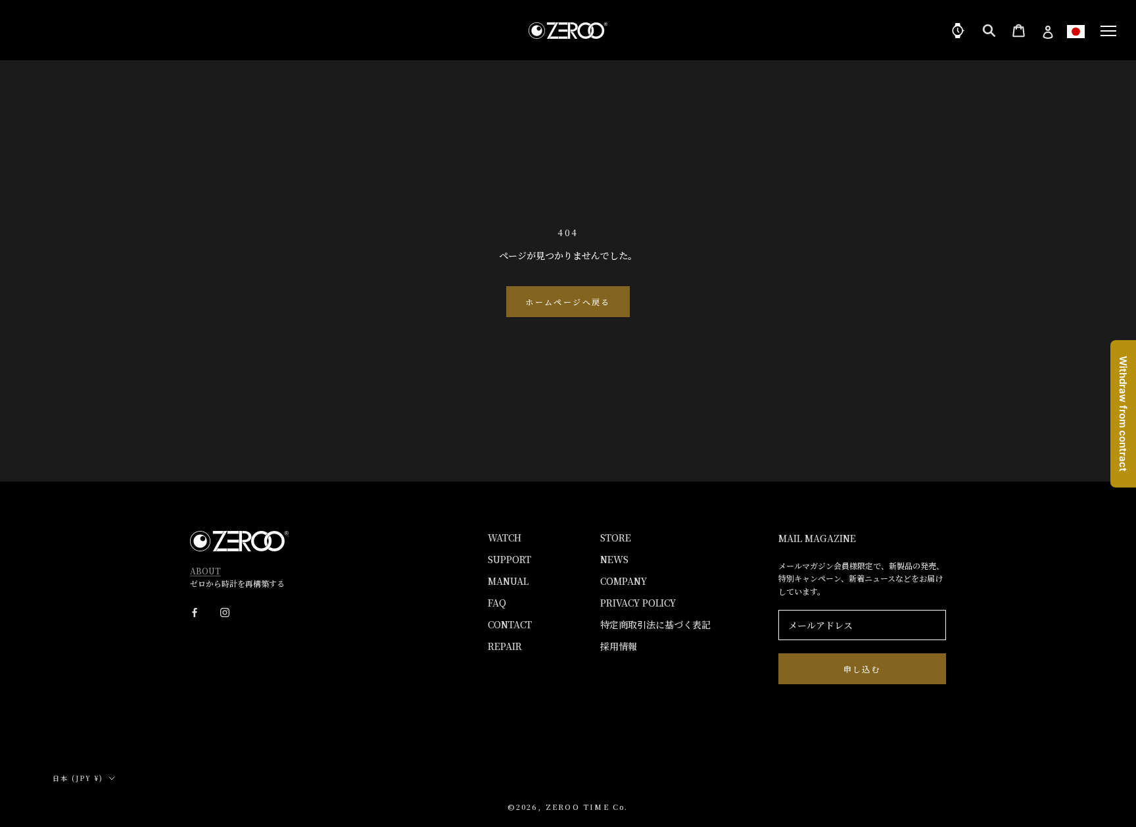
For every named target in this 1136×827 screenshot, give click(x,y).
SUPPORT (509, 559)
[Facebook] (194, 610)
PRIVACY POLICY (638, 602)
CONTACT (510, 624)
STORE (615, 537)
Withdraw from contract (1123, 414)
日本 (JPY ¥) (78, 778)
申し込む (862, 668)
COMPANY (623, 581)
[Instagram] (224, 610)
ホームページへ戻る (568, 301)
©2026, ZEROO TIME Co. (568, 806)
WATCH (504, 537)
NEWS (614, 559)
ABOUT (205, 570)
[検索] (989, 31)
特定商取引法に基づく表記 (655, 624)
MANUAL (508, 581)
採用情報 (618, 646)
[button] (1075, 31)
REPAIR (505, 646)
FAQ (497, 602)
